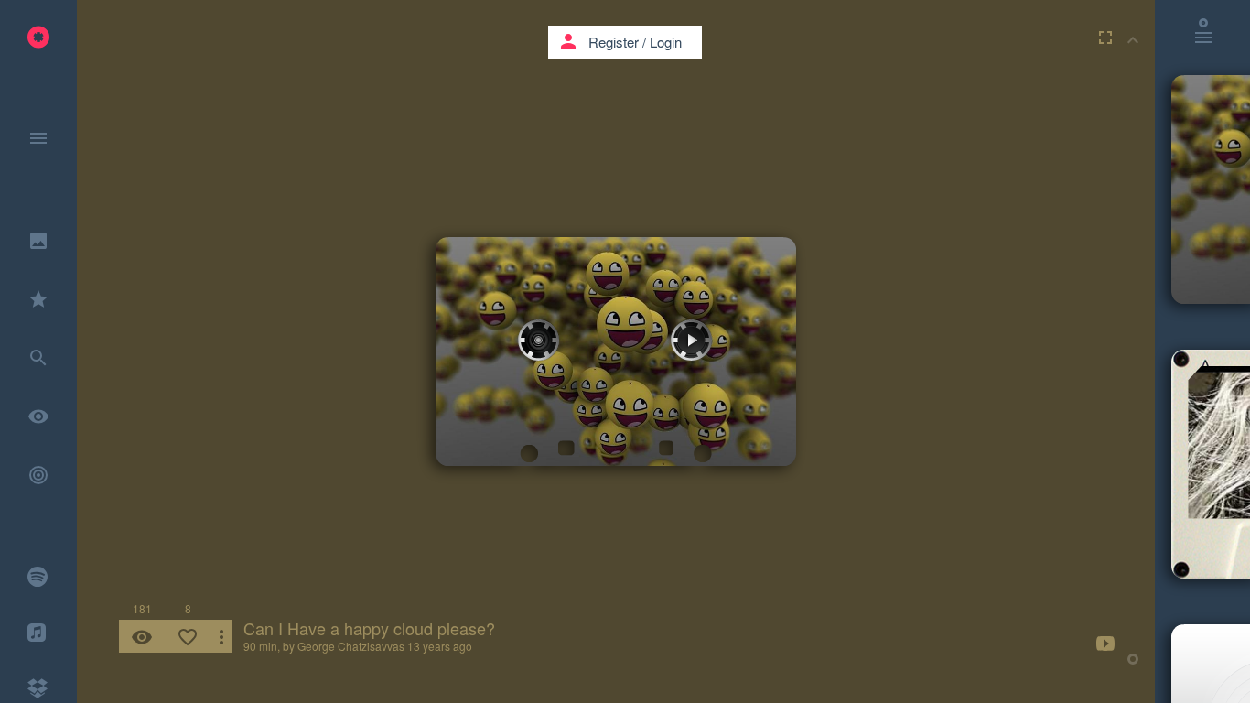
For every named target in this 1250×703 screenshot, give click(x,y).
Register (613, 41)
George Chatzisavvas (350, 646)
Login (666, 41)
